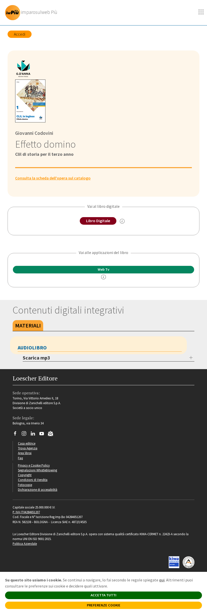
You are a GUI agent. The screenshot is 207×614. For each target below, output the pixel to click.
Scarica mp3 (36, 357)
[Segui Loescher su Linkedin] (34, 435)
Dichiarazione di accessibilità (37, 490)
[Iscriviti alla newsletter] (52, 434)
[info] (103, 276)
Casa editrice (26, 443)
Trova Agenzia (27, 448)
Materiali (28, 325)
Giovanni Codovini (34, 133)
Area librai (25, 453)
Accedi (19, 34)
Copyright (25, 475)
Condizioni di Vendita (32, 480)
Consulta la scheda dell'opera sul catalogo (53, 178)
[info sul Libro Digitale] (122, 221)
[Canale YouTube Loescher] (43, 435)
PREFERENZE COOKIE (103, 605)
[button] (201, 12)
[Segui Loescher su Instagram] (25, 435)
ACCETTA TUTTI (103, 595)
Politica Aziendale (25, 544)
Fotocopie (25, 485)
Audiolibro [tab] (32, 347)
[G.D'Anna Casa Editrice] (25, 69)
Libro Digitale (98, 220)
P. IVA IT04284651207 (26, 512)
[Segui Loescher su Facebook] (17, 435)
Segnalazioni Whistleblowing (37, 470)
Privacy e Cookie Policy (34, 465)
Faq (20, 458)
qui (162, 579)
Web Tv (103, 269)
